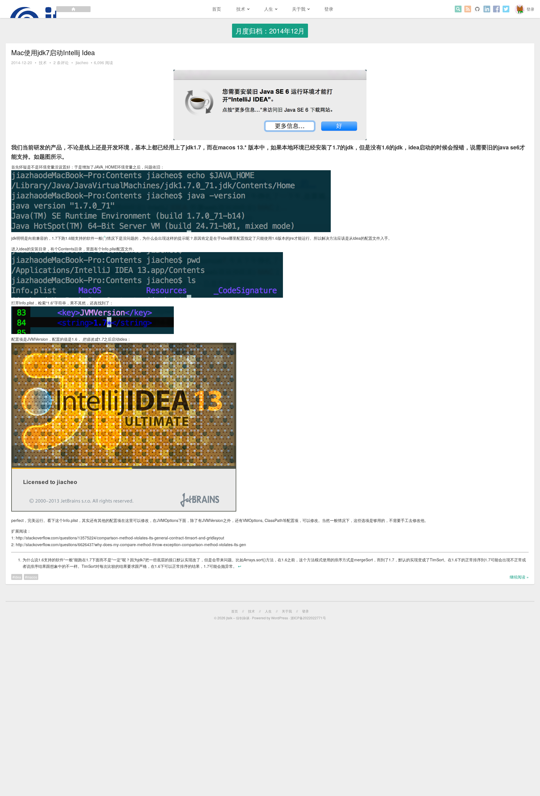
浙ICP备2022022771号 (308, 617)
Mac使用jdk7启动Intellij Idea (53, 52)
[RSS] (467, 9)
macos (32, 577)
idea (17, 577)
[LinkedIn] (486, 9)
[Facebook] (496, 9)
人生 (268, 9)
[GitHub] (477, 9)
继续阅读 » (519, 577)
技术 (240, 9)
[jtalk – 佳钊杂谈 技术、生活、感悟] (45, 9)
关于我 (298, 9)
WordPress (279, 617)
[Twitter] (506, 9)
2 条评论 (61, 62)
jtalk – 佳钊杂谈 (237, 617)
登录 (530, 9)
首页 (216, 9)
